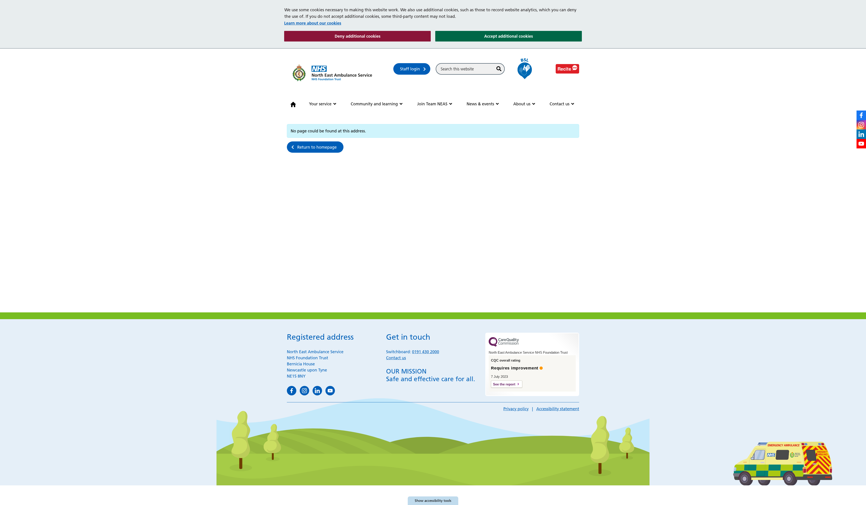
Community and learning (374, 103)
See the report (504, 384)
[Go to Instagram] (861, 124)
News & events (480, 103)
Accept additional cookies (533, 36)
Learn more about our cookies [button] (312, 23)
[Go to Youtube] (861, 143)
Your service (320, 103)
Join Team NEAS (432, 103)
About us (521, 103)
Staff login (410, 68)
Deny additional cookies (383, 36)
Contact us (559, 103)
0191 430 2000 (425, 351)
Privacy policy (516, 408)
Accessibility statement (557, 408)
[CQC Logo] (504, 345)
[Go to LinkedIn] (861, 134)
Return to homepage (317, 147)
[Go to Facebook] (861, 115)
